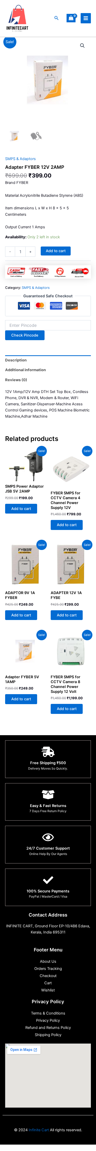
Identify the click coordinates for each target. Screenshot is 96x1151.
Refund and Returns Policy (48, 1027)
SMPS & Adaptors (20, 158)
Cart (48, 983)
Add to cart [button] (21, 508)
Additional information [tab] (25, 370)
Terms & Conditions (48, 1013)
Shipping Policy (48, 1034)
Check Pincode (24, 335)
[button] (56, 18)
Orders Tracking (48, 968)
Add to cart (56, 251)
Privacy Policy (48, 1020)
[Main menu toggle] (86, 18)
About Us (48, 961)
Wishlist (48, 990)
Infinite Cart (38, 1130)
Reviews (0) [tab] (16, 380)
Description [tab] (16, 360)
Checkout (48, 975)
